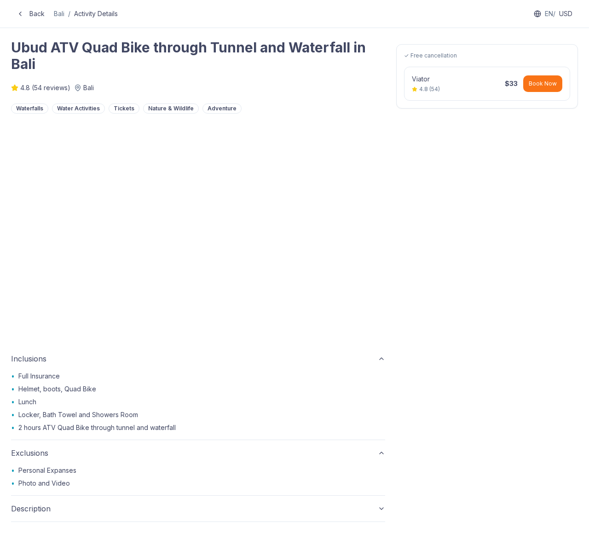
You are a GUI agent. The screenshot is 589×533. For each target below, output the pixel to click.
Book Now (543, 83)
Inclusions (28, 358)
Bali (59, 13)
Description (31, 508)
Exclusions (29, 453)
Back (37, 13)
